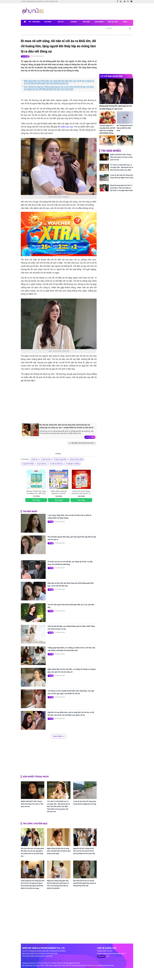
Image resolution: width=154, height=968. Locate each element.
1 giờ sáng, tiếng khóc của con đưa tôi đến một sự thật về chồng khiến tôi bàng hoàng (69, 516)
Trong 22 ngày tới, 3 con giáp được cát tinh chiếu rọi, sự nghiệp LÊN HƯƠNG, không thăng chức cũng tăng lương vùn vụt (107, 132)
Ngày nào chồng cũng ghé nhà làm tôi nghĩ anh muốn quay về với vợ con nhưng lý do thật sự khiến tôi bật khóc (58, 884)
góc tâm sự (42, 464)
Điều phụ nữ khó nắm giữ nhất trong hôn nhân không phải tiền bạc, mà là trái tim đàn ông (71, 584)
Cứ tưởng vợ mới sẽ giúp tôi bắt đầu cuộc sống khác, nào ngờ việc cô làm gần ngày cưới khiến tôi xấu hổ (71, 692)
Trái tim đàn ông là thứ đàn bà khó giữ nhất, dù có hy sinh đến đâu (71, 606)
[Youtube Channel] (125, 1)
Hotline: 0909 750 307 (51, 1)
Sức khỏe (86, 22)
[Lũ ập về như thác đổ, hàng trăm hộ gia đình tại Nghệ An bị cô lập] (85, 790)
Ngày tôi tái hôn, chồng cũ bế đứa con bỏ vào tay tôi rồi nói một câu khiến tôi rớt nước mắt (84, 851)
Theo (80, 443)
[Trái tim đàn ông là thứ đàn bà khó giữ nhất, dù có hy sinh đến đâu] (33, 612)
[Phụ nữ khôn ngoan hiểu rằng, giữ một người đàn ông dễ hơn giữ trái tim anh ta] (33, 544)
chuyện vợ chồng (73, 464)
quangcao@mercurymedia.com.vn (114, 953)
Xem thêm (90, 437)
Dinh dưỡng (99, 22)
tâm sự (35, 459)
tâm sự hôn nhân (77, 459)
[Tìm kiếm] (130, 28)
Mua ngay (36, 500)
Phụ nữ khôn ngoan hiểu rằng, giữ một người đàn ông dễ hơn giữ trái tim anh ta (72, 538)
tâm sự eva (46, 459)
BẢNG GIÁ (101, 956)
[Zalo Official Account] (121, 1)
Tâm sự (50, 521)
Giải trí (61, 22)
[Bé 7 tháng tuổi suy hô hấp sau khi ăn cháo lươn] (125, 117)
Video (125, 22)
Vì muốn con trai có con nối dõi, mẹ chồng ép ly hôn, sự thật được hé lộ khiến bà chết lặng (70, 563)
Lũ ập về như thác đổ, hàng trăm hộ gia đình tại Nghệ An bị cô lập (84, 802)
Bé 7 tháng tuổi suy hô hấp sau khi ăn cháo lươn (125, 128)
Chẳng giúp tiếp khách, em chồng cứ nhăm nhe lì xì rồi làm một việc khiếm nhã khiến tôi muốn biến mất (71, 649)
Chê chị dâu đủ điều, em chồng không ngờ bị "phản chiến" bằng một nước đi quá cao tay (71, 627)
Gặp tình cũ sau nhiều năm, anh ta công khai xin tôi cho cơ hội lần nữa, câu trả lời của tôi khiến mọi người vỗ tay (71, 713)
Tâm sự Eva (25, 56)
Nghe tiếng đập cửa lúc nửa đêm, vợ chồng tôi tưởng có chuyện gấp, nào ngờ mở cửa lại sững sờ (72, 670)
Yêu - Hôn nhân (34, 22)
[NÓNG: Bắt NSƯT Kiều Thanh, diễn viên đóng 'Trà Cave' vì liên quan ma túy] (32, 790)
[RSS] (128, 1)
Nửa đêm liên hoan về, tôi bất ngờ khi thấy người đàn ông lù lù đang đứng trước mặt (84, 883)
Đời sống (48, 22)
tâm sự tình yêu (57, 464)
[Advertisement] (88, 11)
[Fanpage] (118, 1)
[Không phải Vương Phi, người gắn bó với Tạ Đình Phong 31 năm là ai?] (116, 91)
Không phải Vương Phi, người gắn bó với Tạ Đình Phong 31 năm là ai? (115, 107)
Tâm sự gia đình (60, 459)
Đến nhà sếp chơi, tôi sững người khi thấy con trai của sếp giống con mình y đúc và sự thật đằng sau (32, 852)
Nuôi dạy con (113, 22)
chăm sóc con (67, 127)
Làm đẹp (73, 22)
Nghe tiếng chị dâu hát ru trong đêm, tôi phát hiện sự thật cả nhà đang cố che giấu (58, 851)
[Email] (132, 1)
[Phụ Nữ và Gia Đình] (33, 11)
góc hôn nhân (29, 464)
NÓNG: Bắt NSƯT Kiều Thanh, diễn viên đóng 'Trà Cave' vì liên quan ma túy (32, 803)
